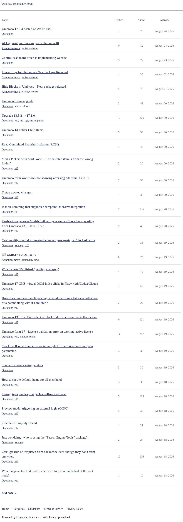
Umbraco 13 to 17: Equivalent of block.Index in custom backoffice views (49, 317)
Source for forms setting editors (22, 365)
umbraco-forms (22, 106)
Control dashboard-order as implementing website (34, 57)
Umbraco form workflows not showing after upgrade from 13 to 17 (45, 178)
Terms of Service (53, 508)
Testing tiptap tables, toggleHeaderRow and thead (34, 394)
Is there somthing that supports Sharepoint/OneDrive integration (43, 207)
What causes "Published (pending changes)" (30, 269)
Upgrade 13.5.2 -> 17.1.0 (18, 115)
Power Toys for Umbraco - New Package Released (35, 72)
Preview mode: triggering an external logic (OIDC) (35, 408)
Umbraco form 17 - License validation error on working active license (47, 331)
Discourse (22, 517)
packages (18, 245)
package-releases (30, 48)
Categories (18, 508)
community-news (30, 259)
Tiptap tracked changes (17, 192)
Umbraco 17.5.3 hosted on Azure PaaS (27, 29)
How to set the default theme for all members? (32, 379)
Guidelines (34, 508)
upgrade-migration (34, 120)
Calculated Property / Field (19, 423)
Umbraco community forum (17, 3)
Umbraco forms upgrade (17, 101)
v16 (16, 399)
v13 (21, 120)
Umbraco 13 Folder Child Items (22, 130)
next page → (9, 492)
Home (5, 508)
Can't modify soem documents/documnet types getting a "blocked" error (48, 240)
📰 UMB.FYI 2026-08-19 (19, 255)
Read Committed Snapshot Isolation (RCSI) (30, 144)
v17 (16, 120)
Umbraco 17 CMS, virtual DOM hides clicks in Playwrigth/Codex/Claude (50, 283)
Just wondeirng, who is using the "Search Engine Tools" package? (45, 437)
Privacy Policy (74, 508)
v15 (16, 212)
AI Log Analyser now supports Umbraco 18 (30, 43)
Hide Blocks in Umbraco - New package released (34, 86)
